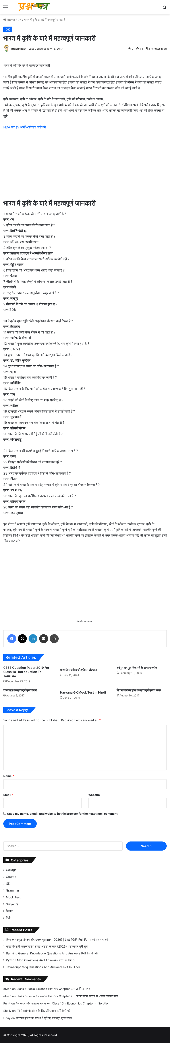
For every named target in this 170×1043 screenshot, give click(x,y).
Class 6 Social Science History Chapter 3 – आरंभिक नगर (53, 989)
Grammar (12, 890)
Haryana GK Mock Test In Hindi (83, 692)
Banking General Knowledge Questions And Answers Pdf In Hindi (52, 953)
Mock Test (13, 897)
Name (8, 776)
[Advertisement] (85, 167)
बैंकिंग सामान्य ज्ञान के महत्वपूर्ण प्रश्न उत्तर (139, 690)
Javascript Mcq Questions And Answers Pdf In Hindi (43, 967)
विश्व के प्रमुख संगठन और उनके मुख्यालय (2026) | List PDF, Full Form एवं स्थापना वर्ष (57, 939)
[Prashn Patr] (35, 7)
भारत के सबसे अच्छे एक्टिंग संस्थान (78, 670)
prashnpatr (18, 48)
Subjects (12, 904)
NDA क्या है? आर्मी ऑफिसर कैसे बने (24, 127)
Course (11, 876)
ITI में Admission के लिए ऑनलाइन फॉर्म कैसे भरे (43, 1010)
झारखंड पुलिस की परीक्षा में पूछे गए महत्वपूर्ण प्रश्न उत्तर (44, 1018)
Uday (6, 1018)
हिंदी (8, 918)
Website (94, 795)
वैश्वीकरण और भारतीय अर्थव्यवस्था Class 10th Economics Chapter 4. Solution (63, 1003)
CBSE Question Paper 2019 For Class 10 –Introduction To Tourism (26, 672)
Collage (11, 870)
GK (19, 19)
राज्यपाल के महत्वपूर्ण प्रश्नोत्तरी (20, 690)
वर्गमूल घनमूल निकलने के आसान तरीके (137, 667)
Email (8, 795)
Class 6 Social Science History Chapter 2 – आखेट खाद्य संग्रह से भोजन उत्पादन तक (67, 996)
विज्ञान (9, 911)
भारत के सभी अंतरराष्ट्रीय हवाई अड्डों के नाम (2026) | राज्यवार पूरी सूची (47, 946)
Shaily (7, 1010)
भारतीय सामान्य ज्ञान (85, 621)
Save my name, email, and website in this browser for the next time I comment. (62, 813)
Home (10, 19)
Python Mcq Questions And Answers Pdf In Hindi (40, 960)
